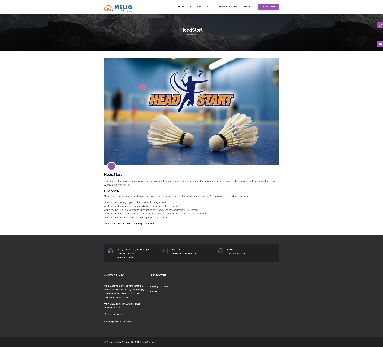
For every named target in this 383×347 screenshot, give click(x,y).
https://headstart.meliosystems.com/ (134, 223)
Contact (248, 7)
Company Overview (227, 7)
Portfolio (195, 7)
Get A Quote (268, 7)
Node (194, 34)
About (208, 7)
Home (181, 7)
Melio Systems (123, 342)
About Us (153, 291)
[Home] (119, 7)
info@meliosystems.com (119, 321)
